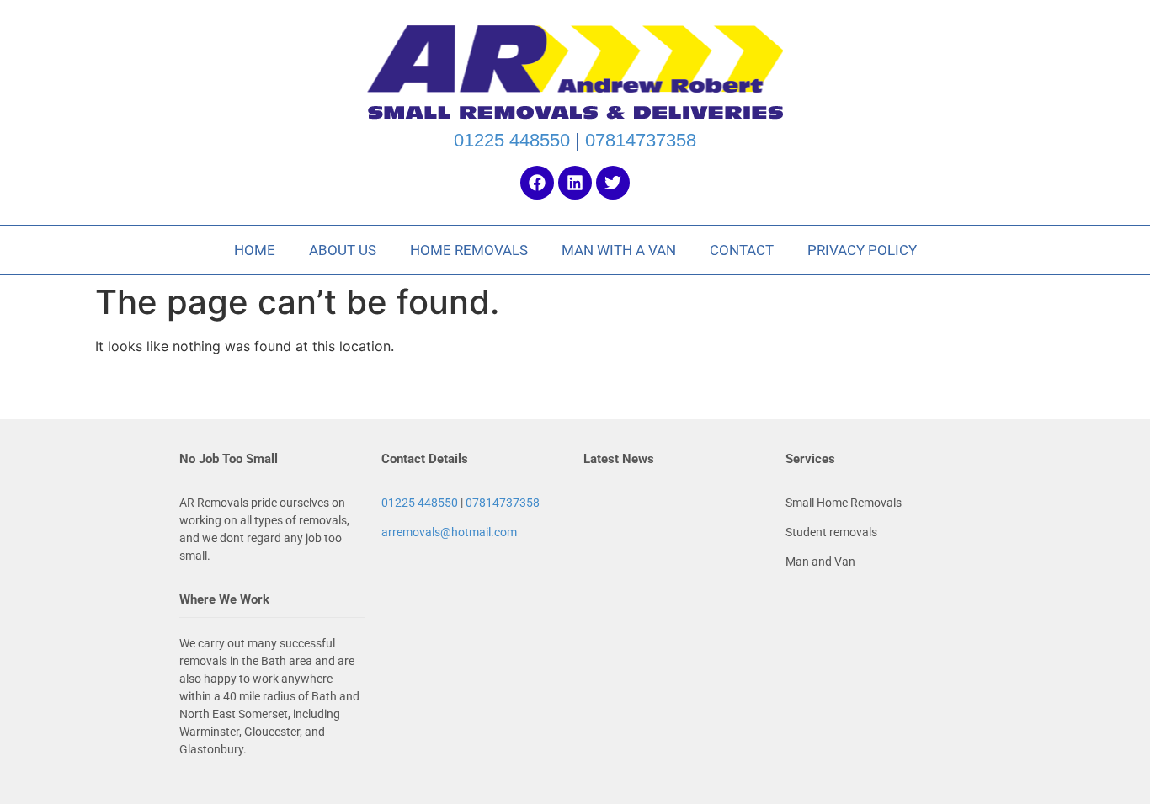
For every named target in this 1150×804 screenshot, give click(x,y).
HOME (254, 250)
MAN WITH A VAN (619, 250)
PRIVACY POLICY (862, 250)
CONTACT (742, 250)
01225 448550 (512, 140)
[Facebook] (537, 183)
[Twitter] (613, 183)
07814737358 (640, 140)
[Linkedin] (575, 183)
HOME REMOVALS (469, 250)
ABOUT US (342, 250)
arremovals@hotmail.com (449, 532)
